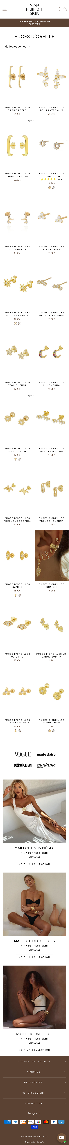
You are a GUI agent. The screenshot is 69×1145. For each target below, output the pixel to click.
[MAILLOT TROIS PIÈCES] (34, 811)
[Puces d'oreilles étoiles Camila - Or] (15, 323)
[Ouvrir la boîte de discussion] (61, 1138)
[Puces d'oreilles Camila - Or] (15, 595)
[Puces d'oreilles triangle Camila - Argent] (19, 731)
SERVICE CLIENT (33, 1093)
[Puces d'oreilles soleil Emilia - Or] (15, 459)
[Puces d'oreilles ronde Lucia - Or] (50, 731)
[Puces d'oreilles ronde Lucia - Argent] (53, 731)
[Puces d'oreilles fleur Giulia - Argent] (53, 188)
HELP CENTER (33, 1082)
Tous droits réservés (34, 1142)
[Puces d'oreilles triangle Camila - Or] (15, 731)
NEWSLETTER (34, 1103)
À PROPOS (34, 1072)
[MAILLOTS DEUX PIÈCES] (34, 904)
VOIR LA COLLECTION (34, 864)
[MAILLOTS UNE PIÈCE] (34, 997)
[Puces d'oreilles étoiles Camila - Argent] (19, 323)
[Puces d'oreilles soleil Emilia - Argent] (19, 459)
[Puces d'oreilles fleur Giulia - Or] (50, 188)
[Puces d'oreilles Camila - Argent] (19, 595)
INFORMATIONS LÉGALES (33, 1061)
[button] (48, 179)
